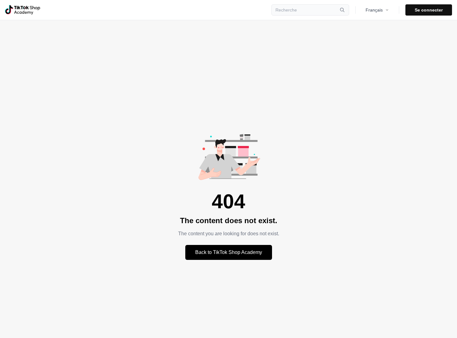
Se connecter (429, 9)
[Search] (342, 10)
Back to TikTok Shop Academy (228, 252)
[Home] (22, 10)
